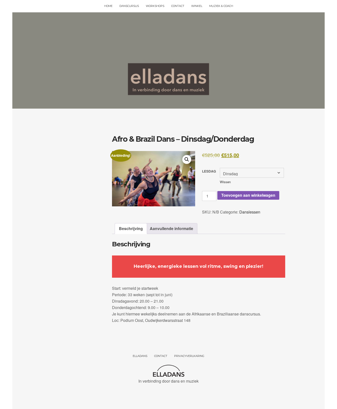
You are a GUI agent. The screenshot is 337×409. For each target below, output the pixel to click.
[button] (186, 159)
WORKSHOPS (155, 6)
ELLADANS (140, 356)
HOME (108, 6)
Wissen (225, 181)
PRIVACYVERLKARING (189, 356)
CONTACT (177, 6)
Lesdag (209, 171)
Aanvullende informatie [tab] (171, 228)
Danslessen (249, 212)
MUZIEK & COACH (221, 6)
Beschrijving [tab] (131, 228)
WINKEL (196, 6)
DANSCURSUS (129, 6)
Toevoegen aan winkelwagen (248, 195)
